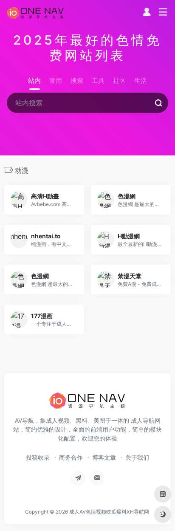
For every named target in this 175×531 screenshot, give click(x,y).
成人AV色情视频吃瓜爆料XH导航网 (109, 511)
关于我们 (137, 457)
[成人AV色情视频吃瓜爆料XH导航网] (35, 12)
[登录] (146, 13)
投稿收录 (38, 457)
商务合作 (71, 457)
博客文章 (104, 457)
